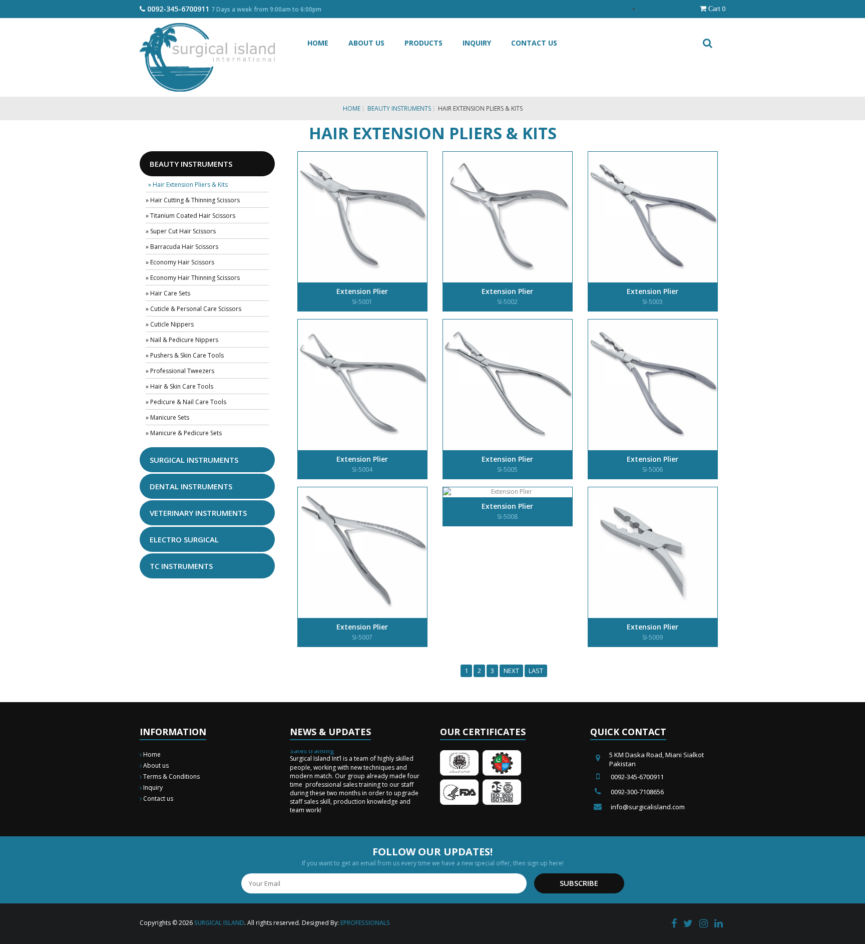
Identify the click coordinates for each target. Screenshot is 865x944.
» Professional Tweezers (180, 371)
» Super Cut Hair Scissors (181, 231)
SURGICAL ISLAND (219, 922)
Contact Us (534, 43)
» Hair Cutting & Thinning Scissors (193, 200)
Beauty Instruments (399, 108)
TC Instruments (181, 566)
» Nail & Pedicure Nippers (182, 340)
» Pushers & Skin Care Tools (185, 355)
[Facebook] (674, 923)
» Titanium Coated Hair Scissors (190, 215)
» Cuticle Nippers (170, 324)
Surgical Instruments (194, 460)
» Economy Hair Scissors (180, 262)
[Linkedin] (718, 923)
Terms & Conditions (171, 776)
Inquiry (477, 43)
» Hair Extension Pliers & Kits (188, 184)
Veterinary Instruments (198, 513)
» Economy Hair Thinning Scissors (193, 277)
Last (536, 670)
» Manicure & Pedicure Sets (184, 433)
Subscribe (579, 883)
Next (511, 670)
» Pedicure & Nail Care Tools (186, 402)
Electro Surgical (184, 539)
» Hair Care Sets (168, 293)
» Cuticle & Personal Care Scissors (193, 308)
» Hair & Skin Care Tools (179, 386)
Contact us (157, 798)
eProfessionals (365, 922)
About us (155, 765)
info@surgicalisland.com (648, 806)
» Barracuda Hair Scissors (182, 246)
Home (317, 43)
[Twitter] (688, 923)
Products (423, 43)
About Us (366, 43)
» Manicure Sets (167, 417)
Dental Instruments (191, 486)
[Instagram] (703, 923)
